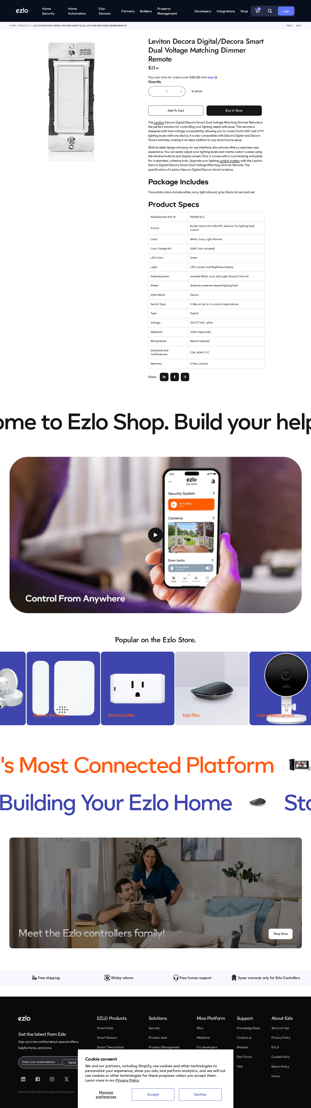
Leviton (159, 122)
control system (229, 160)
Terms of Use (280, 1028)
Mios (200, 1028)
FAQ (239, 1066)
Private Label (158, 1037)
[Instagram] (52, 1079)
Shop (244, 11)
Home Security (48, 11)
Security (155, 1028)
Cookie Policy (280, 1057)
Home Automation (77, 11)
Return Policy (280, 1066)
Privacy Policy (127, 1080)
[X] (67, 1079)
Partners (128, 11)
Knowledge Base (248, 1028)
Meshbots (203, 1037)
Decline (200, 1094)
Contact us (244, 1037)
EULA (275, 1047)
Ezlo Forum (244, 1057)
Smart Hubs (105, 1028)
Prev (289, 25)
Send (72, 1062)
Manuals (242, 1047)
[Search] (270, 11)
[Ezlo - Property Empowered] (24, 1019)
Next (299, 25)
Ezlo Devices (104, 11)
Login (286, 11)
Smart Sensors (107, 1037)
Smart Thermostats (110, 1047)
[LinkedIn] (23, 1079)
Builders (146, 11)
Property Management (167, 11)
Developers (202, 11)
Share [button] (152, 377)
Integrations (226, 11)
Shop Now (280, 934)
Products (24, 25)
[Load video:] (156, 535)
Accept (153, 1094)
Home (12, 25)
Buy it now (234, 110)
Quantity (154, 82)
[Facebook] (38, 1079)
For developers (207, 1047)
